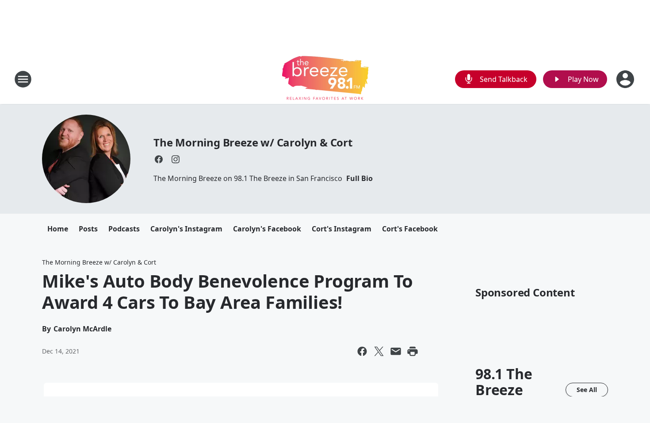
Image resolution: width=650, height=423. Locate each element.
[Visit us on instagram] (175, 159)
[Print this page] (412, 351)
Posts (88, 229)
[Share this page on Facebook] (362, 351)
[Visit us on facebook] (158, 159)
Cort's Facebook (410, 229)
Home (57, 229)
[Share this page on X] (379, 351)
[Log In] (626, 79)
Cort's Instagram (341, 229)
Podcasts (124, 229)
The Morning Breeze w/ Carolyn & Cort (252, 142)
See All (587, 389)
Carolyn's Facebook (267, 229)
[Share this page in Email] (396, 351)
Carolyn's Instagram (186, 229)
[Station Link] (325, 79)
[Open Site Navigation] (23, 79)
